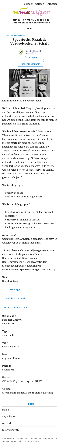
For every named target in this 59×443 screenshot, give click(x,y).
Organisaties (9, 416)
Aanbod (6, 423)
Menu (29, 28)
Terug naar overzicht (15, 307)
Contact (28, 3)
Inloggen (52, 3)
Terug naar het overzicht (14, 35)
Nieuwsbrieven (10, 430)
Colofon (39, 3)
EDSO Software (32, 441)
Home (5, 409)
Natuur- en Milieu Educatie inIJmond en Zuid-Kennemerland (31, 21)
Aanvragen (15, 289)
